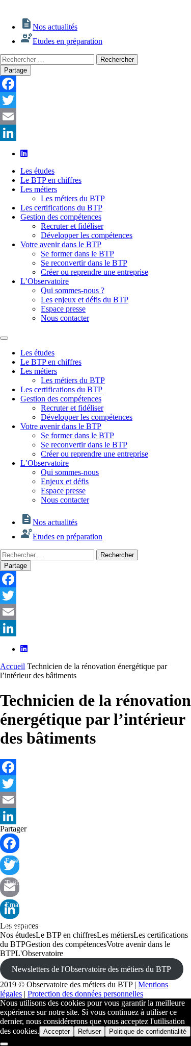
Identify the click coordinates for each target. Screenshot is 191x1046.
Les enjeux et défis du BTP (84, 299)
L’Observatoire (44, 281)
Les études (37, 171)
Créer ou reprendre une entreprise (94, 272)
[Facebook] (95, 84)
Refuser (89, 1031)
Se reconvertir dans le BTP (84, 262)
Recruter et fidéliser (72, 226)
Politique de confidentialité (147, 1031)
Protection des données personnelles (85, 993)
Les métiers (38, 189)
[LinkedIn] (95, 133)
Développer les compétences (86, 235)
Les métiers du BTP (73, 198)
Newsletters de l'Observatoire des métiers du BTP (91, 969)
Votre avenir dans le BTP (60, 244)
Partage (15, 70)
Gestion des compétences (60, 216)
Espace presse (63, 308)
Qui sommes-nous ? (72, 290)
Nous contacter (65, 318)
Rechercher (117, 59)
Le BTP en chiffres (50, 180)
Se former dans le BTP (77, 253)
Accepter (56, 1031)
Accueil (12, 666)
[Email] (95, 116)
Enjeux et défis (65, 481)
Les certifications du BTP (61, 207)
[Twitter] (95, 100)
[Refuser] (4, 1043)
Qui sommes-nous (70, 472)
